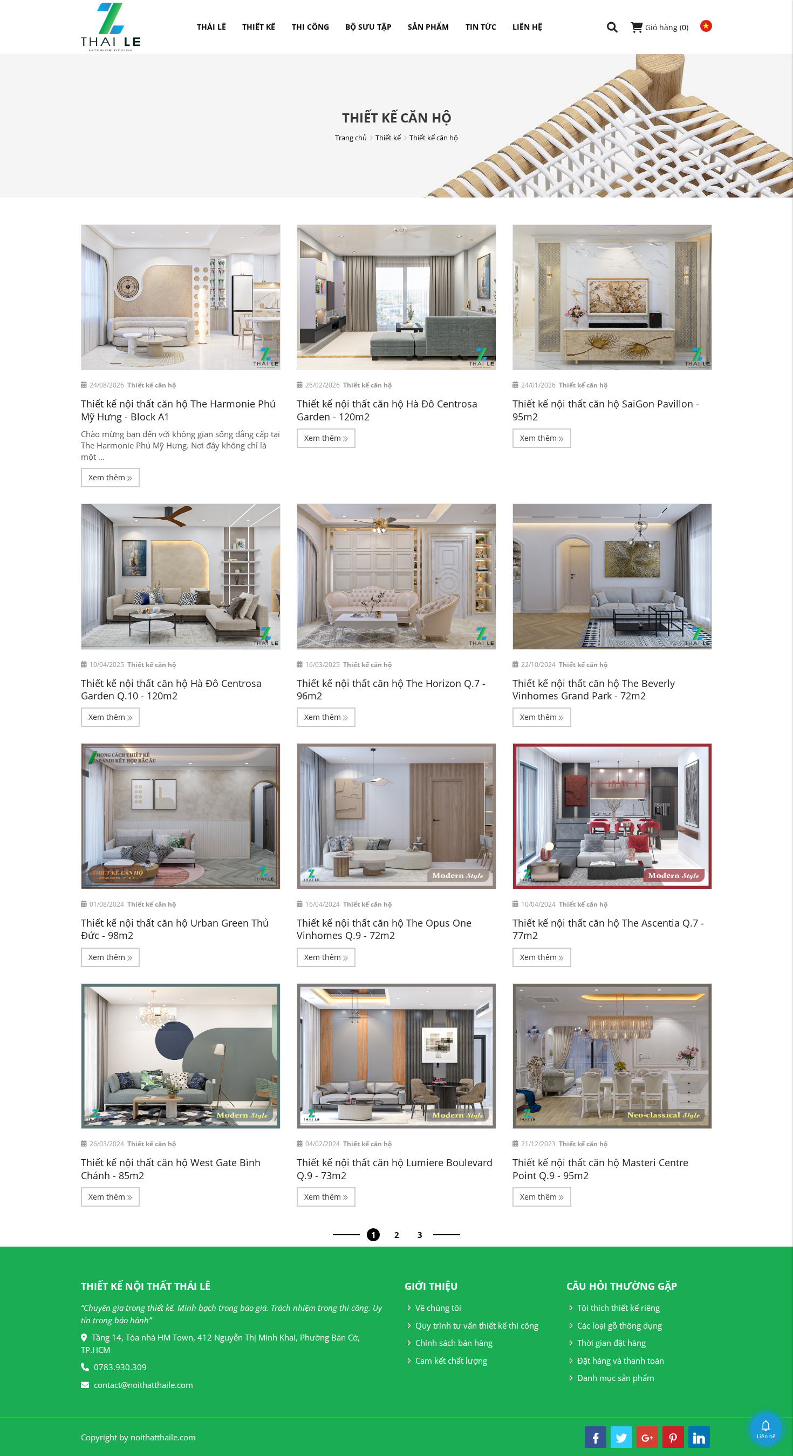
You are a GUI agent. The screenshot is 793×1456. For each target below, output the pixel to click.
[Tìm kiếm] (612, 27)
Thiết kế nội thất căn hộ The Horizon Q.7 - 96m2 (391, 689)
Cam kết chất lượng (451, 1360)
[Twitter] (621, 1437)
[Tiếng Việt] (703, 26)
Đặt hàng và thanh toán (620, 1360)
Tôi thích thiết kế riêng (618, 1307)
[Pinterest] (673, 1437)
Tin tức (481, 27)
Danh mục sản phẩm (615, 1377)
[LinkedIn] (699, 1437)
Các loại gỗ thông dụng (619, 1325)
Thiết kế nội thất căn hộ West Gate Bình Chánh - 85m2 (171, 1168)
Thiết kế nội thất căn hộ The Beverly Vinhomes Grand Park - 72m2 (593, 689)
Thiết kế (258, 27)
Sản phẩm (428, 27)
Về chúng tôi (438, 1307)
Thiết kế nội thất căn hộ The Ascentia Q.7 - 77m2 (608, 929)
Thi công (310, 27)
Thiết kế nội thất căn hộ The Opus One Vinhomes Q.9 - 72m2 (384, 929)
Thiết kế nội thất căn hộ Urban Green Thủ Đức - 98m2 (175, 929)
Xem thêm (107, 477)
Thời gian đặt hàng (611, 1342)
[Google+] (647, 1437)
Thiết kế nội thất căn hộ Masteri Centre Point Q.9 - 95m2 (600, 1168)
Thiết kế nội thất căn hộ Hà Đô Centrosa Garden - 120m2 (387, 410)
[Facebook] (595, 1437)
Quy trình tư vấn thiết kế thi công (476, 1325)
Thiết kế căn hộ (433, 137)
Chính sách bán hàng (454, 1342)
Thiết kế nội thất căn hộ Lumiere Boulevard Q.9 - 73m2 (395, 1168)
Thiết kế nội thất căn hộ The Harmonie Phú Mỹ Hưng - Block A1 (178, 410)
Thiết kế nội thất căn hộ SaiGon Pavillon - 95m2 (605, 410)
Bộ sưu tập (368, 27)
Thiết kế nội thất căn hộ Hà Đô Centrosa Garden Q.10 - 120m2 (171, 689)
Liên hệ (527, 27)
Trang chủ (351, 137)
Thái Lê (211, 27)
